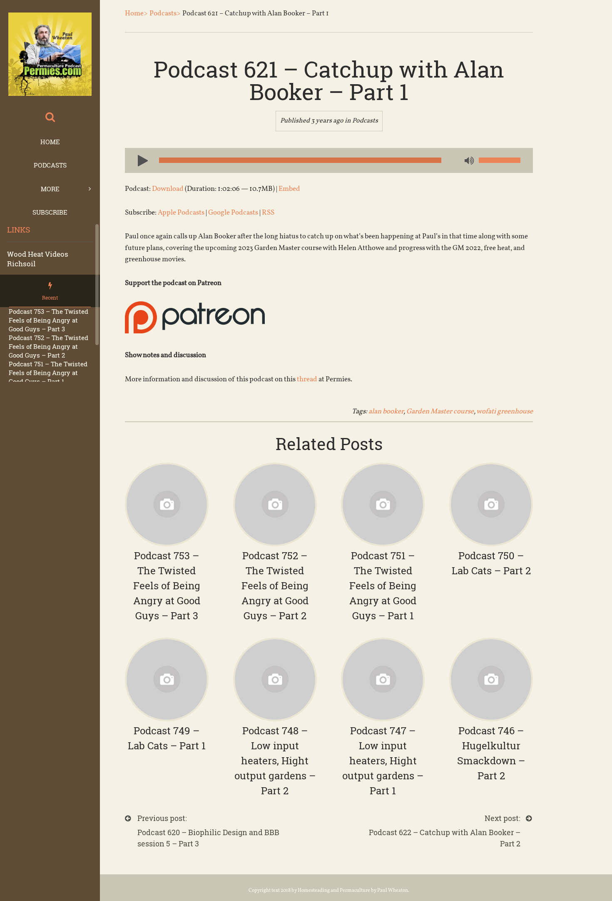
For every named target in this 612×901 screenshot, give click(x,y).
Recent (50, 297)
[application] (329, 160)
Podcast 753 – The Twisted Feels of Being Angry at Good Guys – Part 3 (48, 320)
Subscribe (49, 212)
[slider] (499, 160)
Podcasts (50, 165)
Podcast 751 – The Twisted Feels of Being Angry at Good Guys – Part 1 (48, 372)
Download (168, 189)
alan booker (385, 411)
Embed (289, 189)
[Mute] (468, 161)
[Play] (139, 160)
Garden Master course (440, 411)
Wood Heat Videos (37, 254)
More (50, 189)
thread (307, 379)
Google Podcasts (233, 213)
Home (50, 142)
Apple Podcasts (181, 213)
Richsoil (21, 263)
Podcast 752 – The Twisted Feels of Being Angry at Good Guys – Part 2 (48, 346)
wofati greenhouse (504, 411)
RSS (268, 213)
